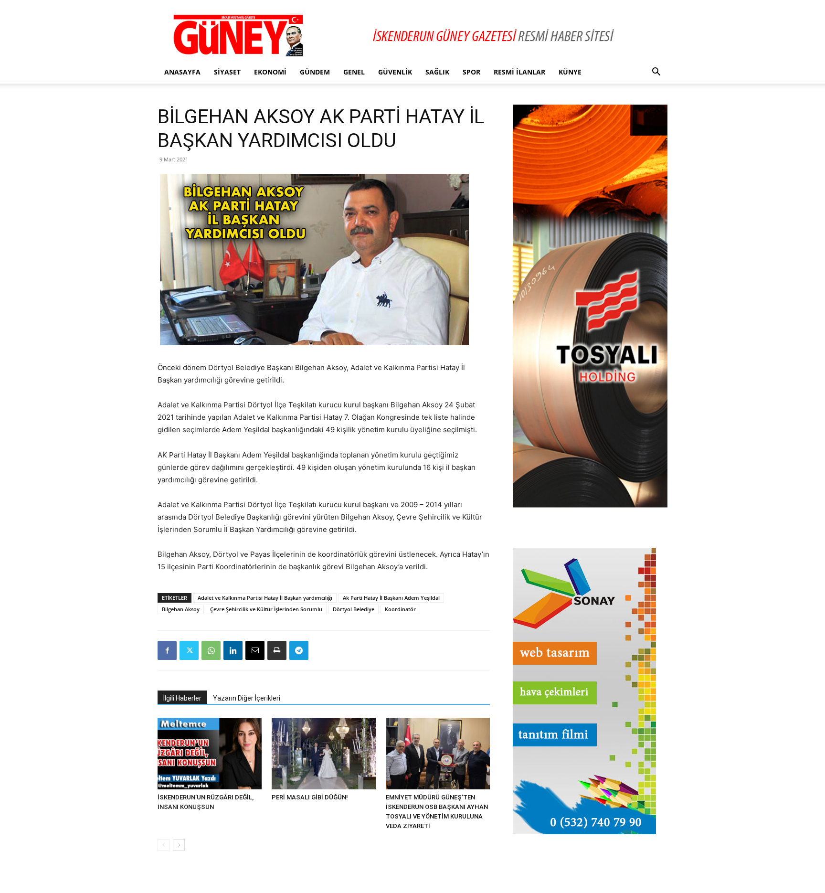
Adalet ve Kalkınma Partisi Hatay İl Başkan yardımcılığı (265, 597)
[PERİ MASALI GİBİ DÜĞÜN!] (324, 753)
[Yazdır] (276, 650)
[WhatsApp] (211, 650)
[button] (656, 72)
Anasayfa (182, 71)
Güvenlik (395, 71)
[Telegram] (298, 650)
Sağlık (437, 71)
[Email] (254, 650)
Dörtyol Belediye (353, 609)
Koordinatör (400, 609)
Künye (570, 71)
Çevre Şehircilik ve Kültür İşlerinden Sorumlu (266, 609)
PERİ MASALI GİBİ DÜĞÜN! (310, 797)
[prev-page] (163, 845)
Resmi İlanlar (519, 71)
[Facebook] (167, 650)
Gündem (315, 71)
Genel (354, 71)
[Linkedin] (233, 650)
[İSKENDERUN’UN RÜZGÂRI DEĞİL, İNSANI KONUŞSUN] (210, 753)
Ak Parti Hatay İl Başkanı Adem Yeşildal (391, 597)
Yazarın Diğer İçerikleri (246, 698)
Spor (471, 71)
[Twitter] (189, 650)
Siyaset (227, 71)
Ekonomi (270, 71)
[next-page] (179, 845)
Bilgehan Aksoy (181, 609)
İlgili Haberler (182, 698)
